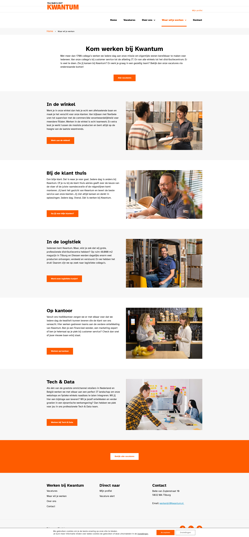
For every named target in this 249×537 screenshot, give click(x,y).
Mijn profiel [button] (197, 10)
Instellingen (185, 532)
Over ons (147, 20)
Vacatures (129, 20)
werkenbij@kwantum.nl (172, 503)
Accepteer (165, 532)
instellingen (142, 534)
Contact (197, 20)
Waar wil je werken (172, 20)
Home (113, 20)
